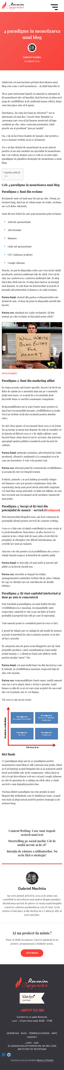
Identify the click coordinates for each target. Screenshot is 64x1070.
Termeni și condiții (39, 1033)
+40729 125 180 (32, 1010)
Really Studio (45, 1060)
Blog (24, 1033)
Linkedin (9, 1055)
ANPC (54, 1033)
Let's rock (32, 953)
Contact (32, 1037)
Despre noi (13, 1033)
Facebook (4, 1055)
